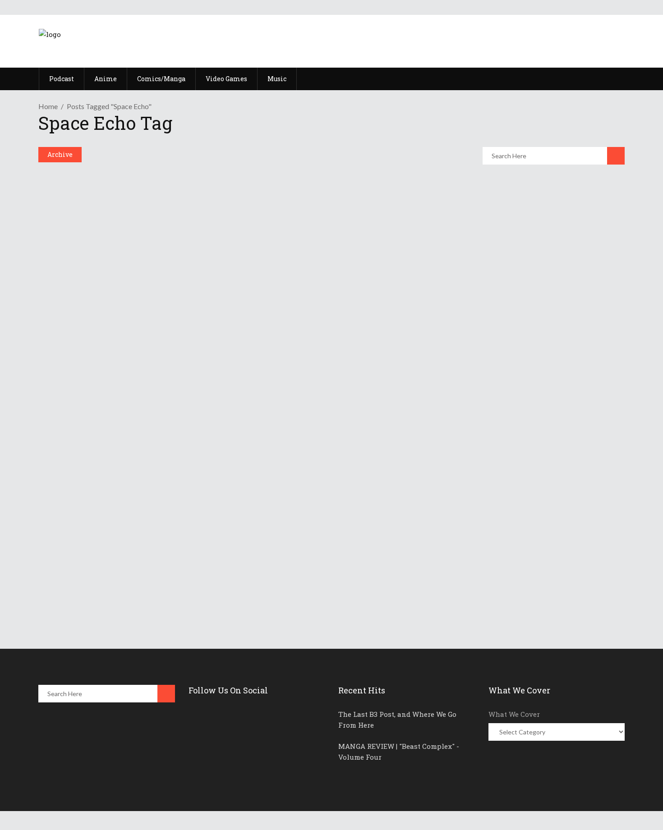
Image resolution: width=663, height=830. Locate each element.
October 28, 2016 (81, 575)
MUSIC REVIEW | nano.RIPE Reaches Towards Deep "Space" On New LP (249, 558)
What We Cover (514, 714)
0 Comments (108, 598)
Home (48, 106)
